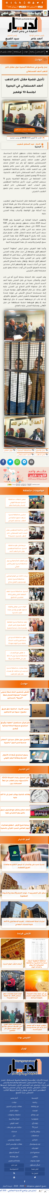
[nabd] (24, 3)
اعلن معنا (34, 1169)
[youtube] (33, 3)
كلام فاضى (14, 1148)
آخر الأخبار (24, 769)
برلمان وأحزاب (35, 1132)
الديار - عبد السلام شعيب (28, 144)
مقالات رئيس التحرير (14, 1107)
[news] (29, 3)
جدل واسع (41, 450)
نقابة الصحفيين (14, 1161)
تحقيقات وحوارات (14, 1115)
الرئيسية (35, 1098)
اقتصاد (35, 1111)
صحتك (14, 1132)
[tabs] (7, 3)
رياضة (32, 52)
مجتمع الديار (34, 1153)
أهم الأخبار (24, 840)
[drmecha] (24, 55)
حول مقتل (8, 450)
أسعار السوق (14, 1153)
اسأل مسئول (35, 1165)
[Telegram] (24, 462)
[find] (16, 3)
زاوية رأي (35, 1123)
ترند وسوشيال (35, 1144)
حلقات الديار (14, 1111)
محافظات (35, 1136)
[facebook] (42, 3)
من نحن (14, 1165)
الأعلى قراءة (24, 934)
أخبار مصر (40, 52)
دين (14, 1136)
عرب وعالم (35, 1115)
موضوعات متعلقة (33, 491)
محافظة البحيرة (25, 450)
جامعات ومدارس (14, 1140)
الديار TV (35, 1127)
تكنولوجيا (34, 1119)
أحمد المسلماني (24, 455)
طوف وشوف (35, 1161)
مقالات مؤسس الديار (14, 1144)
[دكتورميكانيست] (24, 45)
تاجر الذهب (41, 455)
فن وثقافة (17, 52)
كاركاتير (35, 1140)
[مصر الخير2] (24, 476)
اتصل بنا (35, 1173)
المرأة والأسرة (14, 1119)
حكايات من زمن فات (14, 1127)
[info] (11, 3)
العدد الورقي (14, 1123)
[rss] (20, 3)
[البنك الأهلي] (24, 14)
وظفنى (35, 1157)
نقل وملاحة (14, 1157)
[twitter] (38, 3)
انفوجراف (35, 1148)
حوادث (25, 52)
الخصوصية (14, 1169)
